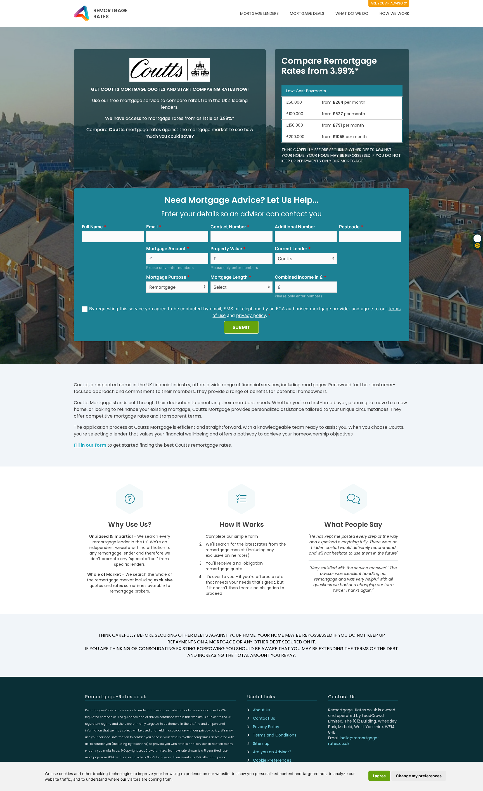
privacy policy (251, 315)
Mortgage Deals (307, 13)
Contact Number (228, 226)
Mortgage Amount (166, 248)
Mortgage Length (229, 277)
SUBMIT (241, 327)
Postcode (349, 226)
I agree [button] (379, 775)
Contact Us (264, 718)
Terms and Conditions (274, 735)
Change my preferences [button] (419, 775)
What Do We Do (351, 13)
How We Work (394, 13)
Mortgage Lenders (259, 13)
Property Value (226, 248)
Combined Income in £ (299, 277)
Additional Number (295, 226)
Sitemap (261, 743)
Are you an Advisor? (272, 752)
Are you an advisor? (389, 3)
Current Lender (291, 248)
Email (152, 226)
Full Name (92, 226)
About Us (261, 710)
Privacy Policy (266, 727)
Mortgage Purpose (166, 277)
